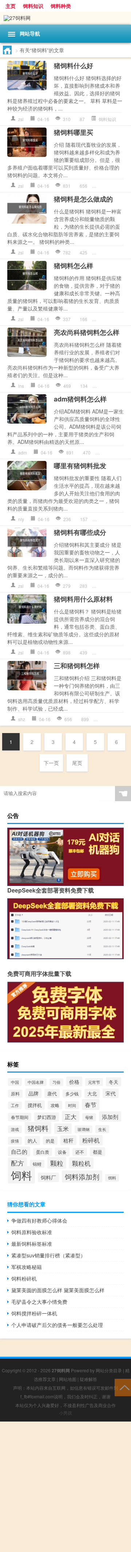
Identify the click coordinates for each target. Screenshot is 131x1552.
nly (21, 519)
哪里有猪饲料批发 (80, 465)
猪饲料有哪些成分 (80, 532)
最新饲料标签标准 (31, 1243)
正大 (70, 1116)
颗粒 (56, 1163)
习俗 (56, 1082)
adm (22, 452)
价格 (74, 1081)
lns (21, 386)
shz (21, 719)
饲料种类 (61, 5)
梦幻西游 (46, 1117)
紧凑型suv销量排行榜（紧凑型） (48, 1255)
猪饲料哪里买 (73, 132)
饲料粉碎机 (24, 1278)
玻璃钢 (84, 1129)
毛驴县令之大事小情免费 (39, 1301)
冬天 (113, 1081)
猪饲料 (38, 1128)
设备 (62, 1152)
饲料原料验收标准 (31, 1232)
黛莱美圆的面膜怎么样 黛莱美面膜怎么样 (57, 1290)
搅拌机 (35, 1105)
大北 (92, 1093)
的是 (50, 1140)
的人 (32, 1140)
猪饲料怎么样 (73, 265)
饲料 (21, 1174)
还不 (79, 1152)
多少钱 (72, 1094)
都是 (97, 1151)
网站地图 (67, 1379)
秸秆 (68, 1140)
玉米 (63, 1128)
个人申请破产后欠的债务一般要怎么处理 (57, 1324)
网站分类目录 (109, 1370)
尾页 (77, 762)
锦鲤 (37, 1164)
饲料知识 (33, 5)
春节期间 (19, 1117)
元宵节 (94, 1082)
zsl (21, 119)
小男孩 (65, 1413)
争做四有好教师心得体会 (39, 1220)
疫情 (15, 1141)
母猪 (89, 1117)
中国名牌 (36, 1082)
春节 (90, 1104)
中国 (15, 1082)
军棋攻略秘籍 (26, 1266)
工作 (15, 1105)
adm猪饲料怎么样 (80, 399)
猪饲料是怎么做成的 (83, 199)
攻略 (55, 1105)
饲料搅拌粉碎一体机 (34, 1313)
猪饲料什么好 (73, 65)
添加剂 (110, 1116)
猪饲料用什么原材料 (83, 599)
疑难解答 (88, 1379)
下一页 (51, 762)
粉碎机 (91, 1140)
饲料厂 (48, 1177)
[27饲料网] (65, 18)
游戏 (15, 1129)
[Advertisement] (65, 1487)
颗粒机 (81, 1163)
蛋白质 (42, 1152)
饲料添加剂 (82, 1176)
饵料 (112, 1178)
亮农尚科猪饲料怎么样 (86, 332)
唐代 (52, 1093)
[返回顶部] (123, 1387)
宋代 (111, 1093)
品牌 (33, 1093)
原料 (15, 1094)
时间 (72, 1105)
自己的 (19, 1151)
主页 (10, 5)
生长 (102, 1129)
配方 (17, 1163)
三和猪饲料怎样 (77, 665)
